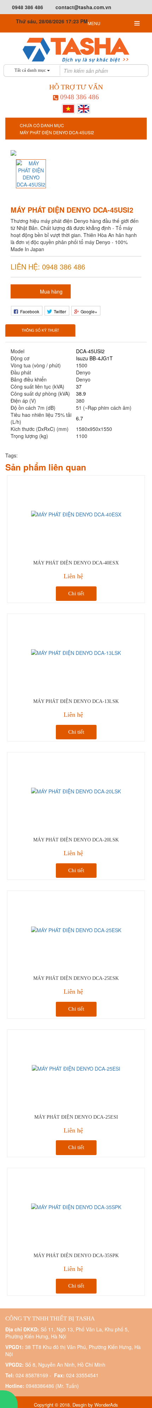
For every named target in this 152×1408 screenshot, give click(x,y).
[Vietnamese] (68, 108)
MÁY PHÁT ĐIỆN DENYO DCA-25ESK (76, 978)
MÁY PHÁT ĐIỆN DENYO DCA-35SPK (76, 1255)
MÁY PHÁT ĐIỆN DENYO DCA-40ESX (76, 563)
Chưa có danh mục (42, 125)
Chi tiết (76, 593)
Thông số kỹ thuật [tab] (40, 330)
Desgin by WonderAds (95, 1404)
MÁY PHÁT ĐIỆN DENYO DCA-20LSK (76, 839)
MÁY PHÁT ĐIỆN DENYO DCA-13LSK (76, 701)
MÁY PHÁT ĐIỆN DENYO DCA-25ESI (76, 1117)
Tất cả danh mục (30, 70)
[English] (83, 108)
